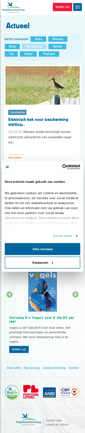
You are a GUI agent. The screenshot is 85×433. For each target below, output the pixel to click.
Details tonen (62, 236)
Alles (38, 39)
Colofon (73, 368)
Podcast (49, 54)
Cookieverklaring (54, 368)
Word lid (19, 349)
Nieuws (57, 39)
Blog (12, 46)
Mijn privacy (32, 368)
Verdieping (34, 46)
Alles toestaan (42, 249)
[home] (20, 7)
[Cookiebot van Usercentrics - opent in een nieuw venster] (62, 167)
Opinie (57, 46)
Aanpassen (40, 262)
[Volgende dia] (75, 325)
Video (28, 54)
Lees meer (15, 157)
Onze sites (14, 368)
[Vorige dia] (9, 325)
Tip (11, 54)
